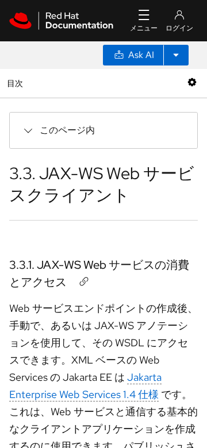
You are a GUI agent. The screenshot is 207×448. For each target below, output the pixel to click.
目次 (16, 83)
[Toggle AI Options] (176, 55)
